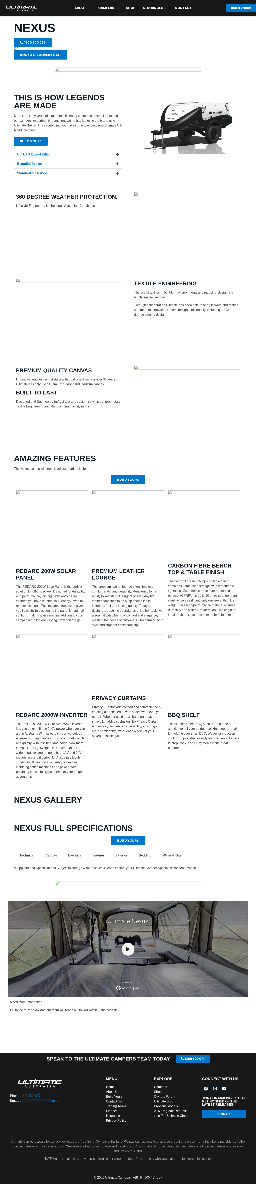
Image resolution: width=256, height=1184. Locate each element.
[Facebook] (206, 1089)
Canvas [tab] (51, 855)
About (80, 8)
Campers (106, 8)
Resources (153, 8)
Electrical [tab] (75, 855)
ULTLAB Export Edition (35, 154)
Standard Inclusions (32, 173)
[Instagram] (215, 1089)
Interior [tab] (98, 855)
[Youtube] (224, 1089)
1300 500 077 (31, 1095)
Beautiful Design (29, 163)
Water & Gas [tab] (172, 855)
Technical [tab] (27, 855)
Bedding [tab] (145, 855)
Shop (130, 8)
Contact (183, 8)
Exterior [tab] (121, 855)
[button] (68, 154)
